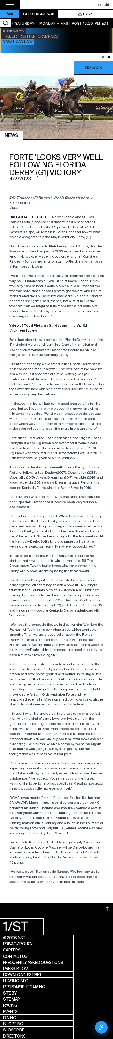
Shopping (13, 1024)
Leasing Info (15, 981)
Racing (10, 1005)
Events (10, 1011)
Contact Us (15, 956)
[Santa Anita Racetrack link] (107, 4)
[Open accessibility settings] (101, 1027)
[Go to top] (107, 909)
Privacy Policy (18, 944)
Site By (10, 993)
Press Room (15, 968)
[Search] (5, 23)
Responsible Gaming (24, 987)
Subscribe (13, 1030)
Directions (14, 1036)
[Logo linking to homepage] (9, 14)
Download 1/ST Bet (22, 974)
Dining (9, 1017)
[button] (93, 68)
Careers (12, 950)
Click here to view (23, 330)
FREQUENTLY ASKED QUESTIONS (33, 962)
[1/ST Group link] (100, 4)
